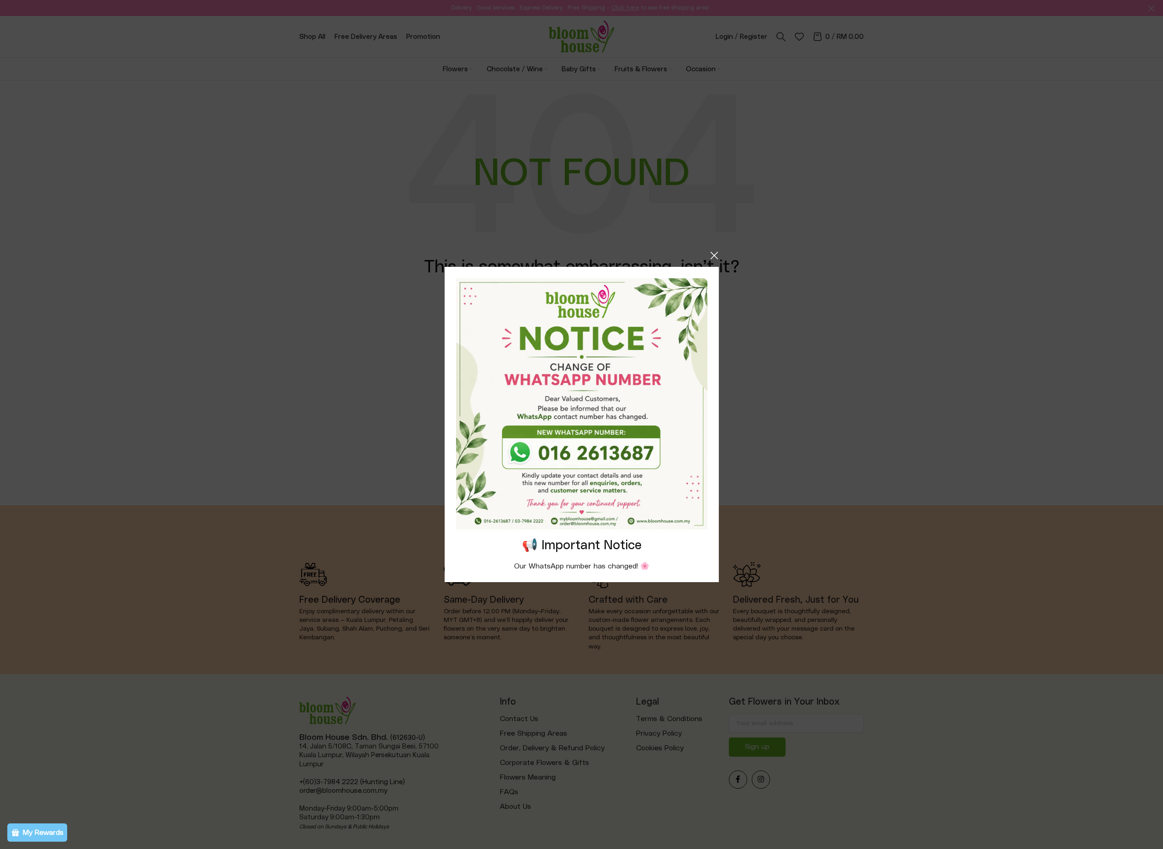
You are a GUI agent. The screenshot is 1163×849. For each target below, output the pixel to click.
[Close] (714, 255)
